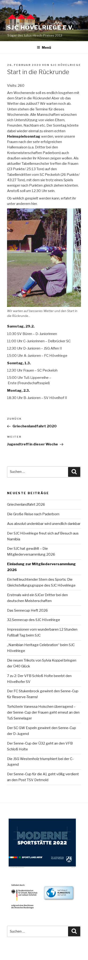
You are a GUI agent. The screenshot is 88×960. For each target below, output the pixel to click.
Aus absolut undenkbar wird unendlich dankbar (43, 524)
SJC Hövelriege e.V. (40, 27)
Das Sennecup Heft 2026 (27, 610)
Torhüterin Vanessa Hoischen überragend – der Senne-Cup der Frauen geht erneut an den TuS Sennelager (43, 712)
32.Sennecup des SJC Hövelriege (33, 620)
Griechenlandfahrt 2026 (26, 504)
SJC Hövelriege (65, 65)
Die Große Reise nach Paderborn (33, 514)
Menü (46, 47)
